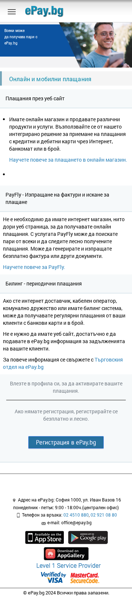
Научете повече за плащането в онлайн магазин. (68, 159)
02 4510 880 (76, 515)
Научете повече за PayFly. (34, 266)
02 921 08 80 (104, 515)
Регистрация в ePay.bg (66, 442)
